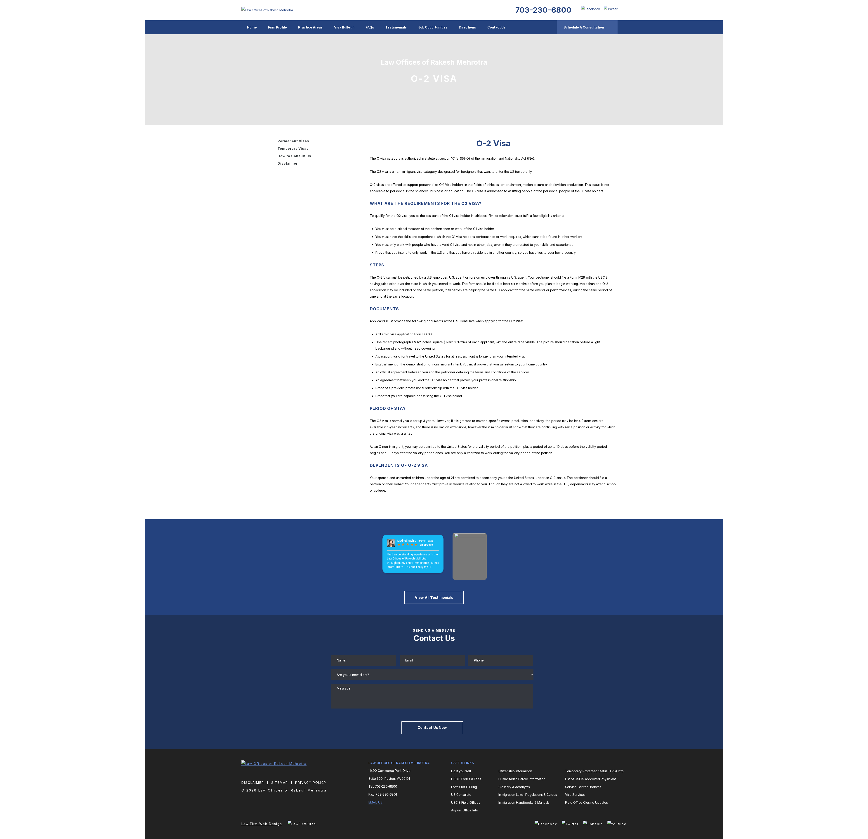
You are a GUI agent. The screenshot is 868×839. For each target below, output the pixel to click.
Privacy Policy (311, 782)
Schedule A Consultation (584, 27)
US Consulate (461, 794)
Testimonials (396, 27)
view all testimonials (434, 597)
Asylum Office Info (464, 810)
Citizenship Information (515, 771)
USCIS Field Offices (465, 802)
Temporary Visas (293, 148)
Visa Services (575, 794)
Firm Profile (277, 27)
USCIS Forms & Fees (466, 779)
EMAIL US (375, 802)
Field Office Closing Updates (586, 802)
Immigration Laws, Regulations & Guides (527, 794)
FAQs (370, 27)
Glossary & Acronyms (514, 787)
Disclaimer (288, 163)
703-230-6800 (543, 9)
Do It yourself (461, 771)
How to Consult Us (294, 156)
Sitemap (279, 782)
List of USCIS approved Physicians (590, 779)
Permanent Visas (293, 141)
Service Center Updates (583, 787)
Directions (467, 27)
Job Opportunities (433, 27)
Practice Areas (310, 27)
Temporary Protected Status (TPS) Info (594, 771)
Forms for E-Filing (464, 787)
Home (252, 27)
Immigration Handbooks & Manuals (524, 802)
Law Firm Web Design (261, 824)
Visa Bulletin (344, 27)
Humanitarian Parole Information (521, 779)
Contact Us (496, 27)
